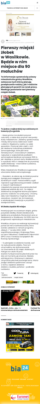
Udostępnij (34, 273)
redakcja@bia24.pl (14, 40)
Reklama (23, 379)
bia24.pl (20, 387)
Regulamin (15, 379)
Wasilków (4, 275)
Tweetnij (20, 273)
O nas (9, 379)
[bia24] (5, 3)
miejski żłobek (18, 277)
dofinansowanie (7, 277)
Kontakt (30, 379)
